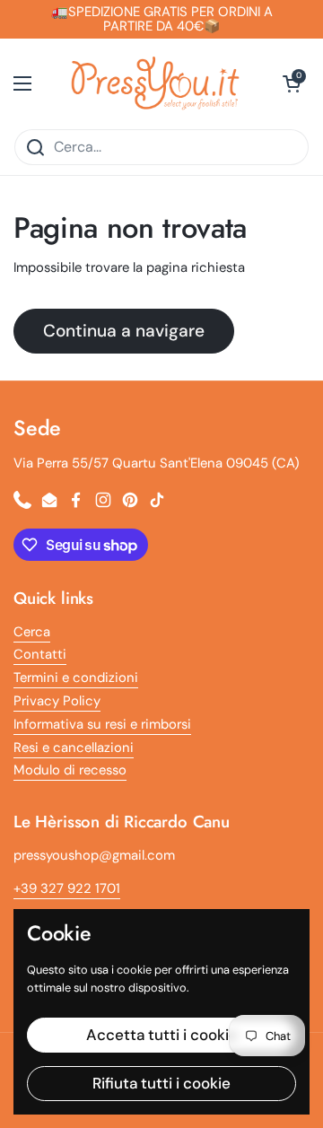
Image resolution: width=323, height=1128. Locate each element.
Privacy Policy (56, 701)
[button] (292, 83)
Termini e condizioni (75, 677)
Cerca (31, 632)
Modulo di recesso (70, 770)
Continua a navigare (124, 330)
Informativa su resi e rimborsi (102, 724)
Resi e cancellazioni (73, 747)
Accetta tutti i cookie (162, 1035)
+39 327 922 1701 (66, 888)
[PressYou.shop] (157, 83)
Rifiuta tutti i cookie (161, 1083)
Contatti (39, 654)
